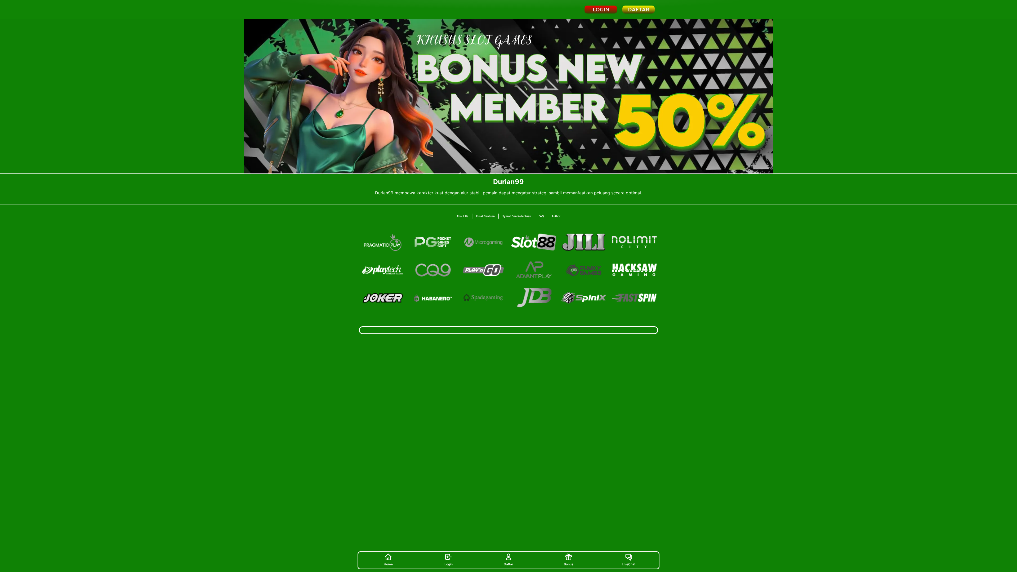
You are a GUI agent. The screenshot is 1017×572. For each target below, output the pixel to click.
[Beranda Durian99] (388, 9)
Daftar (508, 564)
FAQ (541, 216)
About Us (462, 216)
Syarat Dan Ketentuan (516, 216)
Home (388, 564)
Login (448, 564)
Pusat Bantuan (485, 216)
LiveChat (628, 564)
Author (556, 216)
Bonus (568, 564)
